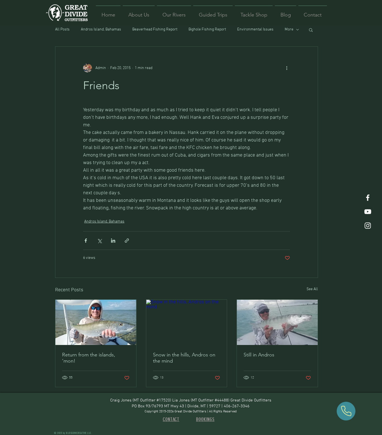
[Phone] (346, 411)
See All (312, 289)
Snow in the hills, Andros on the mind (184, 358)
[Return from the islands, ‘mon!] (95, 322)
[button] (310, 29)
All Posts (62, 29)
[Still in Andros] (277, 322)
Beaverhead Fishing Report (154, 29)
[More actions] (286, 68)
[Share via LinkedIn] (113, 240)
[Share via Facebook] (85, 240)
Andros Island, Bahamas (101, 29)
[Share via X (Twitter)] (99, 240)
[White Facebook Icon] (368, 197)
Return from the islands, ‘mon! (88, 358)
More (289, 29)
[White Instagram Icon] (368, 225)
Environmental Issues (255, 29)
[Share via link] (126, 240)
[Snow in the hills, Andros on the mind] (186, 322)
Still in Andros (259, 355)
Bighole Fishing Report (207, 29)
